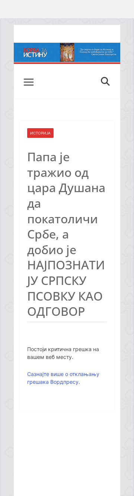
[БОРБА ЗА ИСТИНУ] (67, 48)
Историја (40, 133)
